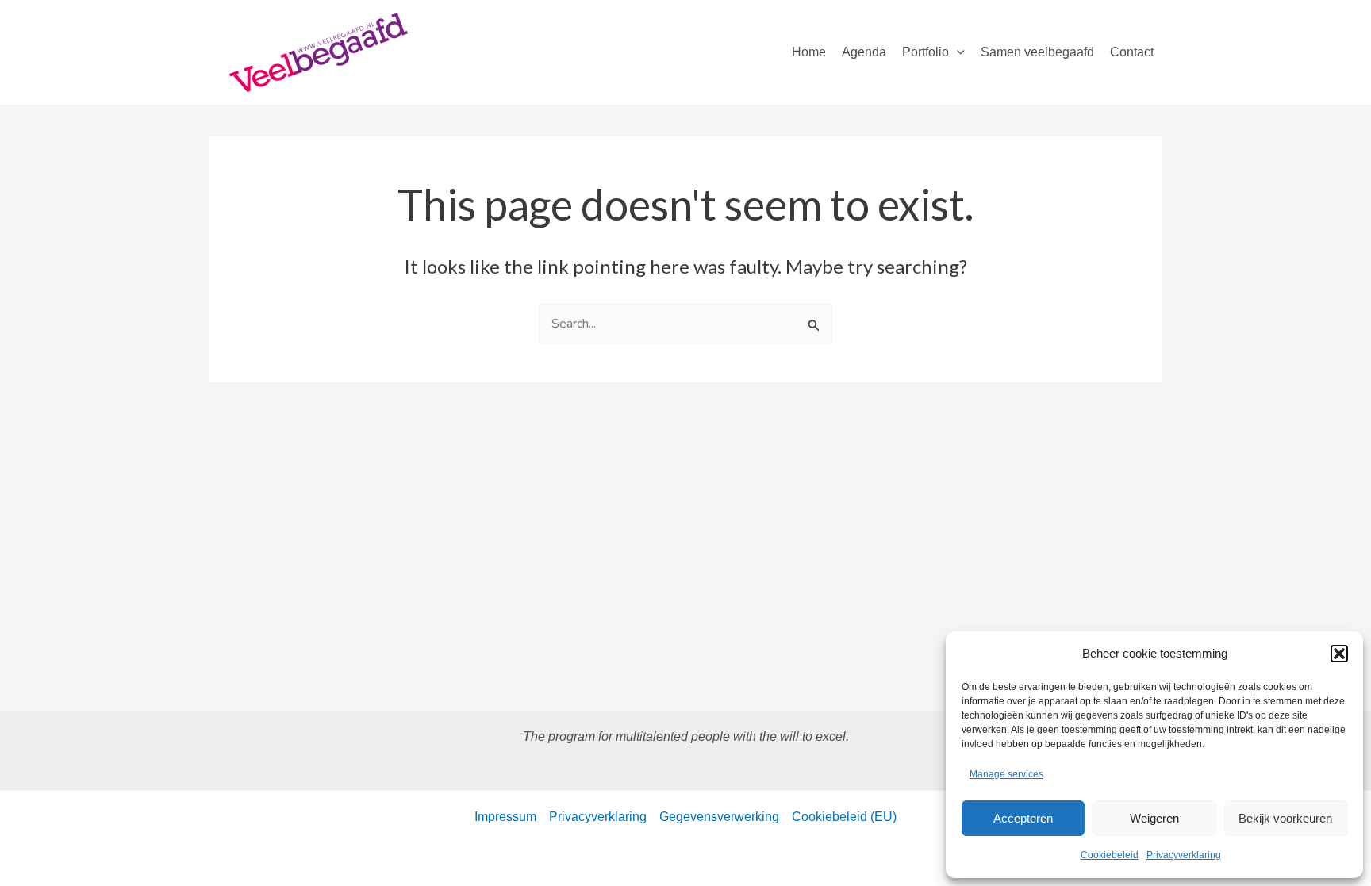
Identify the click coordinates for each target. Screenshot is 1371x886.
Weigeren (1154, 818)
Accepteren (1023, 818)
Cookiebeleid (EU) (844, 816)
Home (809, 52)
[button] (1339, 654)
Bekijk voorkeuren (1285, 818)
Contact (1132, 52)
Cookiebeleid (1110, 855)
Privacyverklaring (1183, 855)
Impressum (505, 816)
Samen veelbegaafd (1037, 52)
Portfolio (925, 52)
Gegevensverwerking (719, 816)
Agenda (864, 52)
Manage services (1006, 774)
